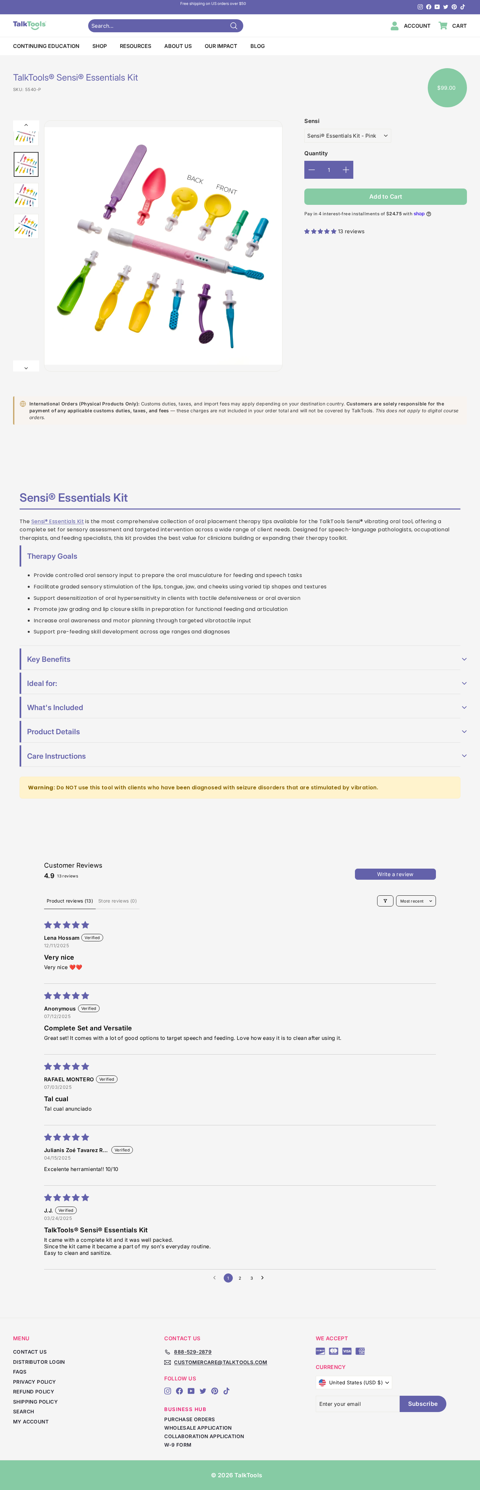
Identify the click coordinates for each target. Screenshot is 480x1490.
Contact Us (30, 1352)
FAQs (20, 1372)
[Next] (26, 366)
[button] (321, 231)
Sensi (311, 121)
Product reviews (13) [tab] (70, 901)
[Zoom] (163, 246)
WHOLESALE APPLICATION (198, 1428)
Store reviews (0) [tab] (117, 901)
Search (23, 1411)
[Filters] (385, 900)
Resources (135, 46)
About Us (178, 46)
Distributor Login (39, 1362)
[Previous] (26, 125)
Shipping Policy (35, 1402)
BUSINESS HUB (185, 1409)
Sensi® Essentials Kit (57, 521)
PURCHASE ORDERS (189, 1419)
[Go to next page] (264, 1278)
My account (31, 1422)
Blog (257, 46)
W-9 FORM (177, 1445)
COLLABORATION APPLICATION (204, 1436)
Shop (99, 46)
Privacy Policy (34, 1382)
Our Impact (221, 46)
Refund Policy (33, 1392)
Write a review (395, 874)
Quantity (316, 153)
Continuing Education (46, 46)
